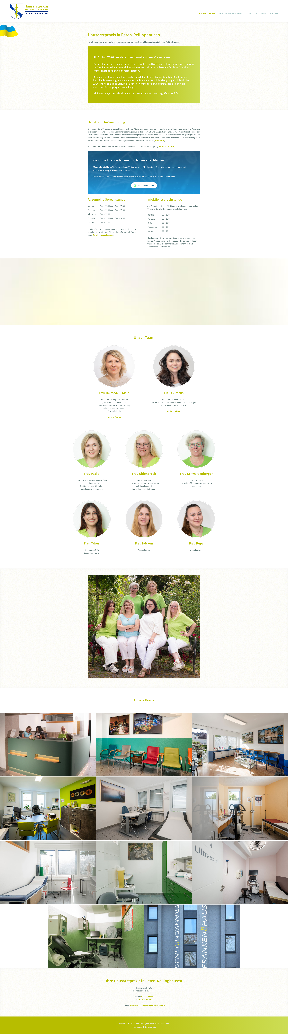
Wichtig (230, 13)
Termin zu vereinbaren (103, 235)
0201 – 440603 (145, 999)
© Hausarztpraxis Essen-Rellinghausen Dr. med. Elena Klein (144, 1023)
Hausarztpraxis (207, 13)
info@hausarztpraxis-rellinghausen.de (147, 1005)
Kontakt (274, 13)
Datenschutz (150, 1027)
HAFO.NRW (159, 140)
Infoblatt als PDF (166, 146)
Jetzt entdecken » (146, 185)
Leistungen (260, 13)
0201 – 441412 (147, 996)
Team (248, 13)
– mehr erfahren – (114, 417)
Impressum (137, 1027)
